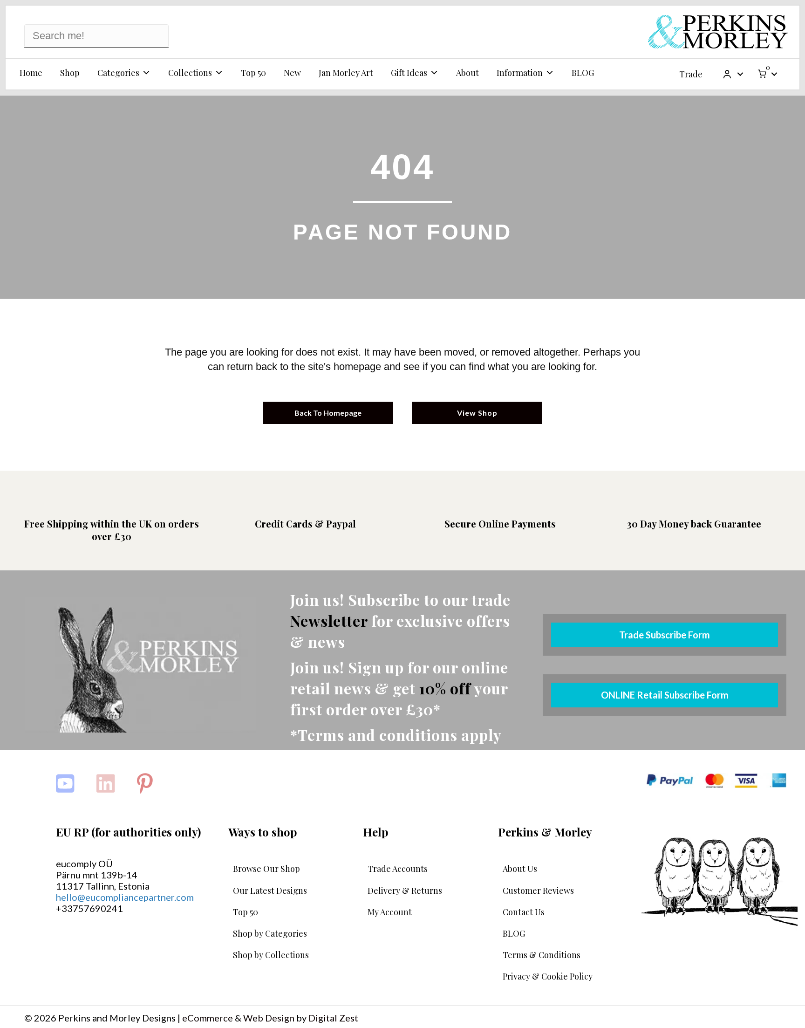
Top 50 (253, 72)
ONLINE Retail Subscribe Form (665, 694)
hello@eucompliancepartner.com (125, 897)
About (467, 72)
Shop (70, 72)
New (292, 72)
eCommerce (207, 1017)
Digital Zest (333, 1017)
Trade (691, 74)
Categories (118, 72)
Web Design (268, 1017)
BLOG (583, 72)
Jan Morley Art (346, 72)
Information (520, 72)
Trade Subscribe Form (664, 634)
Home (31, 72)
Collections (190, 72)
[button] (740, 74)
